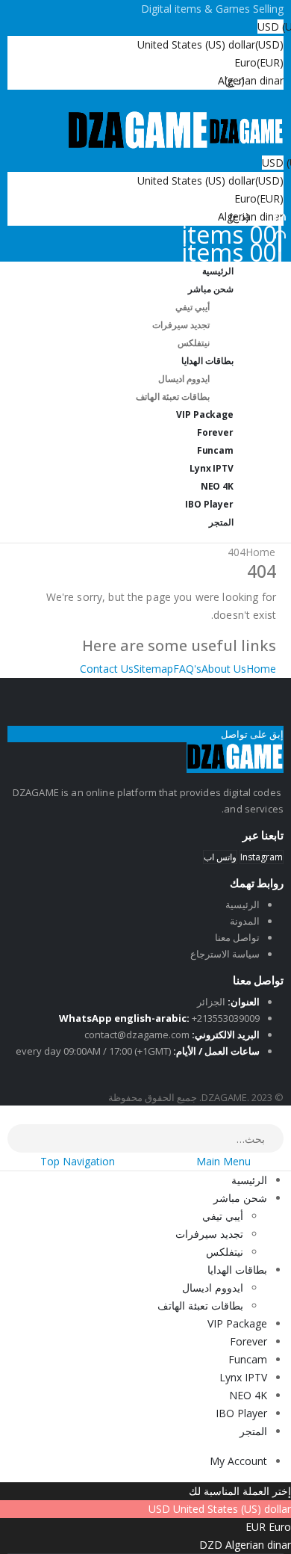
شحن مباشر (211, 289)
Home (261, 669)
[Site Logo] (175, 130)
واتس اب (220, 857)
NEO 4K (248, 1395)
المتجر (221, 522)
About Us (223, 669)
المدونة (245, 921)
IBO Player (241, 1413)
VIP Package (237, 1323)
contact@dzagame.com (137, 1034)
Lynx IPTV (243, 1377)
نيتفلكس (224, 1252)
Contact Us (107, 669)
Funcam (247, 1359)
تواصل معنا (237, 937)
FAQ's (187, 669)
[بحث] (17, 1139)
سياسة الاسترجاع (225, 954)
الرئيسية (242, 904)
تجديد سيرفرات (181, 324)
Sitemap (153, 669)
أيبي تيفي (192, 306)
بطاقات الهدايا (207, 360)
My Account (238, 1461)
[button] (282, 1114)
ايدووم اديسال (184, 378)
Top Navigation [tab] (77, 1161)
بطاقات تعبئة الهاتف (173, 396)
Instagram (261, 857)
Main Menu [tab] (223, 1161)
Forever (248, 1341)
